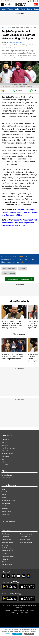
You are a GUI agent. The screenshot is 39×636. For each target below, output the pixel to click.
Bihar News (5, 534)
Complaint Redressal (8, 448)
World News (5, 492)
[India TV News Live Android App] (10, 586)
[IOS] (28, 1)
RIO (21, 613)
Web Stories (5, 465)
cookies (7, 634)
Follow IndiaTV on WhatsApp (18, 279)
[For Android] (10, 598)
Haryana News (6, 539)
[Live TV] (36, 4)
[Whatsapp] (31, 90)
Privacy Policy (29, 610)
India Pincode (6, 478)
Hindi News (5, 456)
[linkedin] (24, 576)
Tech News (5, 506)
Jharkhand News (7, 542)
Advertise (5, 445)
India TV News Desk (15, 42)
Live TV (4, 459)
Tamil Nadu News (7, 551)
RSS (26, 613)
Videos (10, 9)
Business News (6, 511)
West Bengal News (26, 542)
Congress (22, 268)
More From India (20, 301)
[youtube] (18, 576)
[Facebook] (4, 576)
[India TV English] (20, 4)
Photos (4, 494)
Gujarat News (6, 559)
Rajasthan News (25, 537)
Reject (29, 634)
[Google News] (7, 90)
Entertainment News (8, 500)
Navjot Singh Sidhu (9, 268)
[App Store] (27, 586)
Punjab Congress (8, 273)
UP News (5, 553)
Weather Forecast (7, 475)
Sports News (6, 503)
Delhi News (5, 537)
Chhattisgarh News (8, 556)
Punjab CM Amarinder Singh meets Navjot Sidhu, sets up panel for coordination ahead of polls (19, 222)
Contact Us (5, 439)
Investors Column (7, 453)
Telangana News (25, 539)
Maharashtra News (26, 534)
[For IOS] (27, 598)
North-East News (7, 548)
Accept (17, 634)
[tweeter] (8, 576)
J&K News (5, 562)
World (23, 9)
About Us (5, 442)
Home (3, 9)
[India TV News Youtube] (37, 1)
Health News (6, 514)
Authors (4, 462)
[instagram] (14, 576)
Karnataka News (7, 564)
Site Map (8, 610)
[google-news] (28, 576)
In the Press (5, 451)
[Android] (30, 1)
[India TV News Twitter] (35, 1)
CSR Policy (14, 613)
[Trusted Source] (18, 90)
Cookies (5, 629)
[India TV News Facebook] (33, 1)
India (17, 9)
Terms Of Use (17, 610)
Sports (29, 9)
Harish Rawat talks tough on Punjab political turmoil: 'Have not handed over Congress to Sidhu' (20, 212)
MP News (5, 545)
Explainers (5, 508)
